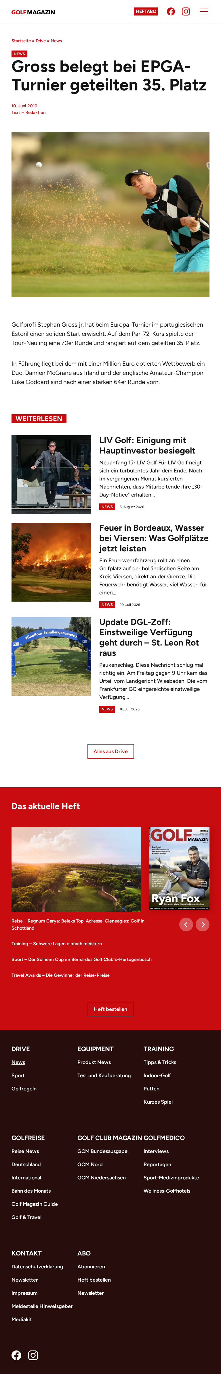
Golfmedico (164, 1138)
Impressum (25, 1293)
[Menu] (204, 11)
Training (159, 1049)
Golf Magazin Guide (35, 1204)
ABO (84, 1253)
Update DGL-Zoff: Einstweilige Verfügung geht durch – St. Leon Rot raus (149, 637)
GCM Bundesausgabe (102, 1151)
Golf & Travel (26, 1217)
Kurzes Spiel (158, 1102)
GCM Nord (90, 1164)
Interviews (156, 1151)
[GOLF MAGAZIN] (33, 12)
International (26, 1178)
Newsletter (25, 1280)
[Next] (202, 924)
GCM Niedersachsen (101, 1178)
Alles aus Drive (111, 751)
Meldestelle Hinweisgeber (42, 1306)
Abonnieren (91, 1266)
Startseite (21, 40)
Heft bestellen (110, 1009)
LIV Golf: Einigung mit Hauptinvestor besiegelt (147, 445)
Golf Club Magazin (109, 1138)
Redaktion (35, 112)
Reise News (25, 1151)
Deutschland (26, 1164)
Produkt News (94, 1062)
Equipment (95, 1049)
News (56, 40)
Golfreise (28, 1138)
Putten (151, 1089)
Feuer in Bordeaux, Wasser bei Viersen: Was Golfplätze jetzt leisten (154, 538)
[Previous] (186, 924)
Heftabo (146, 11)
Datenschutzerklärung (37, 1266)
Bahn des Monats (31, 1191)
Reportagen (157, 1164)
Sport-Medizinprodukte (171, 1178)
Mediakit (22, 1319)
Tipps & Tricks (160, 1062)
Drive (41, 40)
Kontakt (27, 1253)
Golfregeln (24, 1089)
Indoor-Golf (157, 1075)
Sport (18, 1075)
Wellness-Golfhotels (167, 1191)
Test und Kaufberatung (104, 1075)
